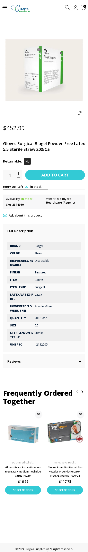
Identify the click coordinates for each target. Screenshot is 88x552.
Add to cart (55, 175)
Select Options (23, 490)
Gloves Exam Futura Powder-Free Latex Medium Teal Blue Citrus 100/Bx (23, 471)
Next (82, 391)
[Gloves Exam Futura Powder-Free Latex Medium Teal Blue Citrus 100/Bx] (23, 433)
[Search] (68, 7)
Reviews (14, 361)
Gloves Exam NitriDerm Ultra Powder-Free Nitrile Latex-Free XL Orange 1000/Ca (65, 471)
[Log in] (76, 7)
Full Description (20, 230)
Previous (77, 391)
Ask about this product (25, 215)
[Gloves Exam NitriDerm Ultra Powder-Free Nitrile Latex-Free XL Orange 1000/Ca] (65, 433)
